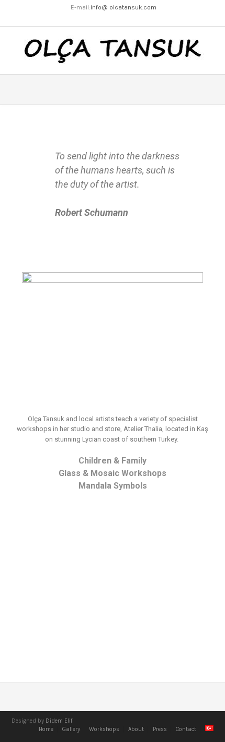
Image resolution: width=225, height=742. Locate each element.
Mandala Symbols (112, 486)
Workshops (104, 729)
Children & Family (112, 461)
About (136, 729)
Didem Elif (59, 720)
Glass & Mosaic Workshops (112, 473)
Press (160, 729)
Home (46, 729)
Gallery (71, 729)
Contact (186, 729)
